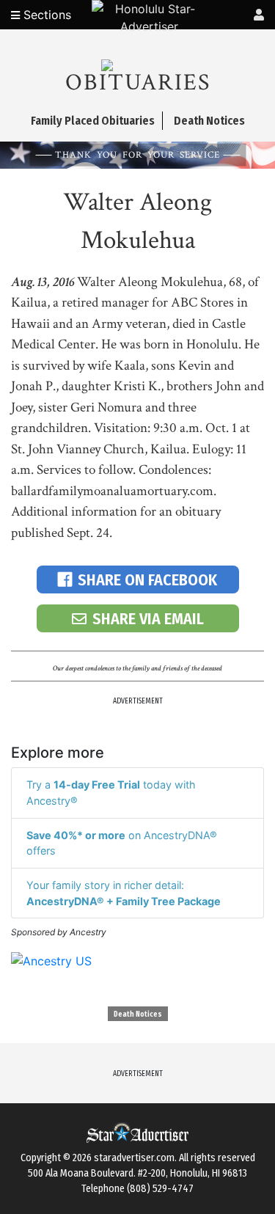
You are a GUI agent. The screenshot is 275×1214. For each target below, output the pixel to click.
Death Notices (138, 1014)
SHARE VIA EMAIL (148, 619)
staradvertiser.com (134, 1158)
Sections (45, 14)
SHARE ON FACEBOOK (147, 580)
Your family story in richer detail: (123, 893)
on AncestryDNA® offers (121, 843)
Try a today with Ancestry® (111, 792)
